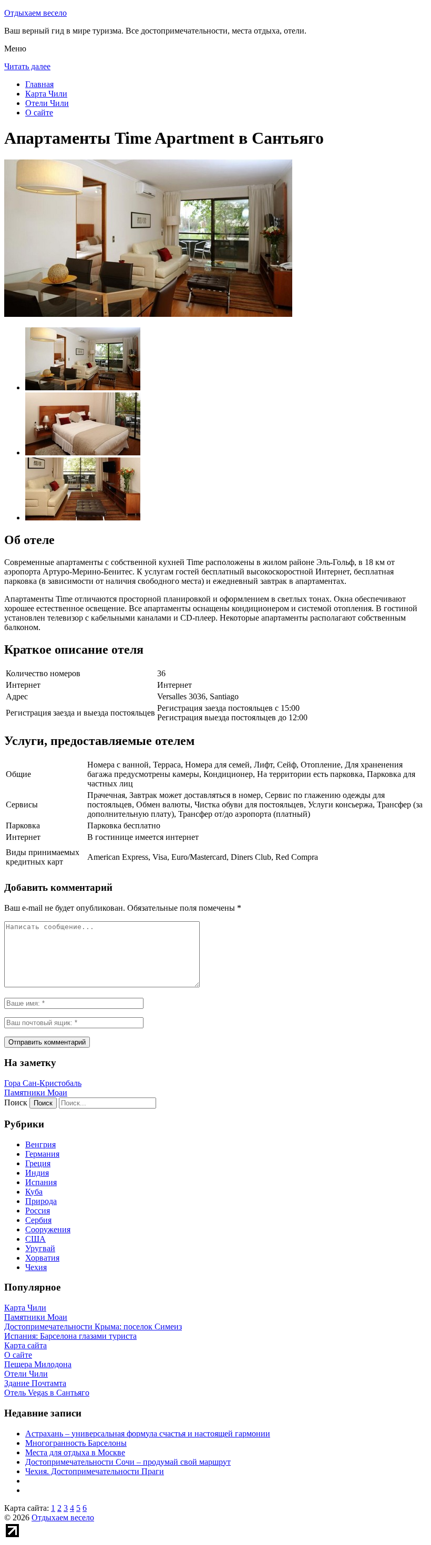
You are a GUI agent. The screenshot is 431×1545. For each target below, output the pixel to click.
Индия (37, 1172)
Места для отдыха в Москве (75, 1452)
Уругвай (40, 1248)
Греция (37, 1163)
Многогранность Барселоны (76, 1443)
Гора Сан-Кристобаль (42, 1083)
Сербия (38, 1220)
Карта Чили (46, 93)
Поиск (15, 1102)
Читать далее (27, 66)
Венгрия (40, 1144)
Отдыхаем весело (35, 12)
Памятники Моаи (35, 1092)
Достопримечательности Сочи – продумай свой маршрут (128, 1461)
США (35, 1238)
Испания (41, 1182)
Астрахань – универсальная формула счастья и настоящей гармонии (147, 1433)
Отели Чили (47, 103)
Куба (34, 1191)
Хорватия (42, 1257)
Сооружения (47, 1229)
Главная (39, 84)
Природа (41, 1201)
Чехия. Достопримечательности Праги (94, 1471)
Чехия (36, 1267)
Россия (37, 1210)
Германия (42, 1153)
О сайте (39, 112)
